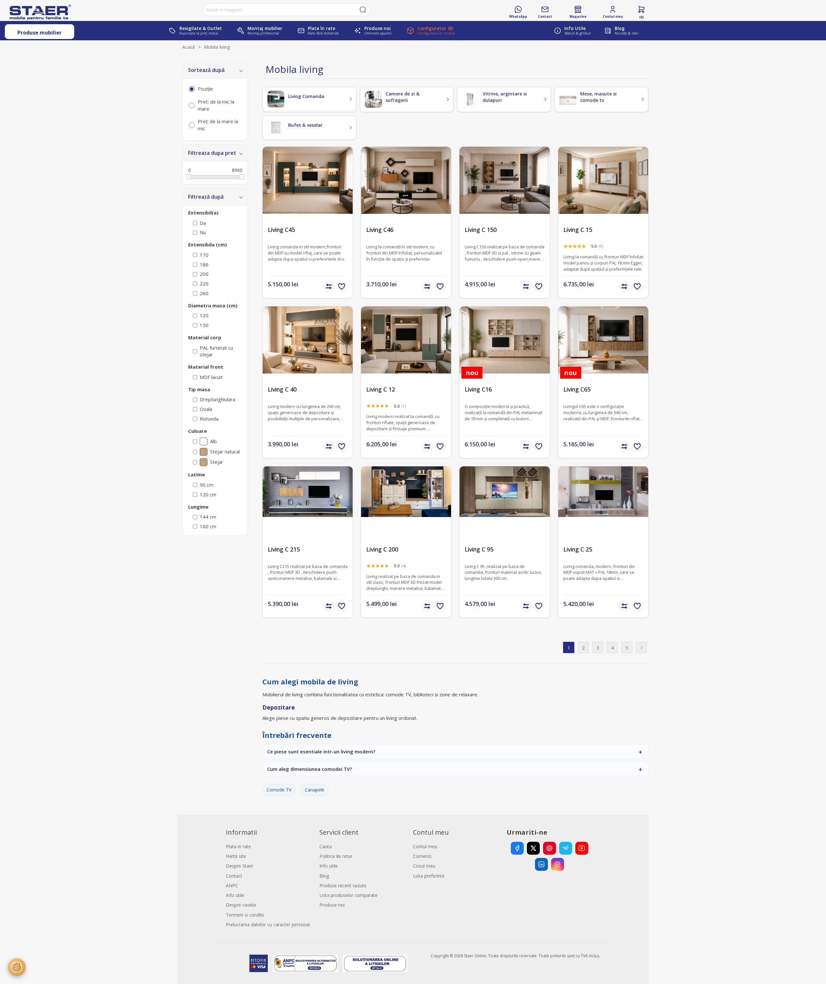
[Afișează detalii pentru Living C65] (603, 351)
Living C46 (379, 230)
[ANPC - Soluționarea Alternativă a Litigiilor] (305, 963)
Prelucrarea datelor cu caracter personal (268, 924)
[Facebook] (517, 848)
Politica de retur (335, 856)
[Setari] (17, 967)
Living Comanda (306, 96)
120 (204, 315)
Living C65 (576, 389)
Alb (213, 441)
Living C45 (281, 230)
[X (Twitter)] (533, 848)
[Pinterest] (549, 848)
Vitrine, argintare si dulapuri (505, 97)
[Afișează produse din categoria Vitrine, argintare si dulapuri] (470, 99)
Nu (203, 232)
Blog (324, 876)
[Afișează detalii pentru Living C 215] (308, 511)
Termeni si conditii (245, 915)
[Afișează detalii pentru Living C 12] (406, 351)
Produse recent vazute (343, 885)
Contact (234, 876)
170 (204, 255)
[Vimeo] (565, 848)
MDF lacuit (211, 377)
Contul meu (425, 846)
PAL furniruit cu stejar (216, 351)
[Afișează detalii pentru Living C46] (406, 192)
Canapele (314, 790)
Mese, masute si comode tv (598, 97)
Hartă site (236, 856)
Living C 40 (282, 389)
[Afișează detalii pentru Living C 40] (308, 351)
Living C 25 (577, 549)
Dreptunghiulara (217, 399)
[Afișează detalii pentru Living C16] (504, 351)
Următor (641, 647)
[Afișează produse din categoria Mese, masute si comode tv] (567, 99)
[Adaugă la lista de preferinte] (342, 286)
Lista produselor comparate (348, 895)
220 (204, 283)
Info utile (235, 895)
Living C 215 (284, 549)
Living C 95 (479, 549)
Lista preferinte (429, 876)
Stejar (216, 462)
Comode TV (279, 790)
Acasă (188, 47)
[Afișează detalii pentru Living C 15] (603, 192)
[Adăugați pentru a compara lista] (329, 286)
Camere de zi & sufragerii (402, 97)
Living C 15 (577, 230)
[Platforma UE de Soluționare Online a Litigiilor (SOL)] (375, 963)
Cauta (325, 846)
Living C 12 (380, 389)
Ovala (206, 409)
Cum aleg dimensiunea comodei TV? (309, 769)
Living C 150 (481, 230)
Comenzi (422, 856)
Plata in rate (238, 846)
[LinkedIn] (541, 864)
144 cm (208, 516)
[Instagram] (557, 864)
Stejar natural (225, 451)
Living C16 (478, 389)
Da (203, 223)
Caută (363, 9)
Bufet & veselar (305, 125)
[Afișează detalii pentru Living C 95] (504, 511)
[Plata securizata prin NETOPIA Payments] (258, 963)
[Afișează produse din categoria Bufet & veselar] (275, 127)
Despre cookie (241, 905)
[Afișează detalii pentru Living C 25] (603, 511)
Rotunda (209, 418)
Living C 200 (382, 549)
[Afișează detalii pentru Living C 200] (406, 511)
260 (204, 293)
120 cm (208, 494)
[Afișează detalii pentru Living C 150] (504, 192)
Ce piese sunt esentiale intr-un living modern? (321, 751)
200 (204, 274)
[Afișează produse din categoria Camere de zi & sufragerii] (373, 99)
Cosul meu (424, 866)
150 (204, 325)
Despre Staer (239, 866)
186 (204, 264)
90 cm (206, 485)
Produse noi (332, 905)
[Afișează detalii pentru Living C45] (308, 192)
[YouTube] (581, 848)
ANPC (232, 885)
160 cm (208, 526)
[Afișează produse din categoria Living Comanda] (275, 99)
